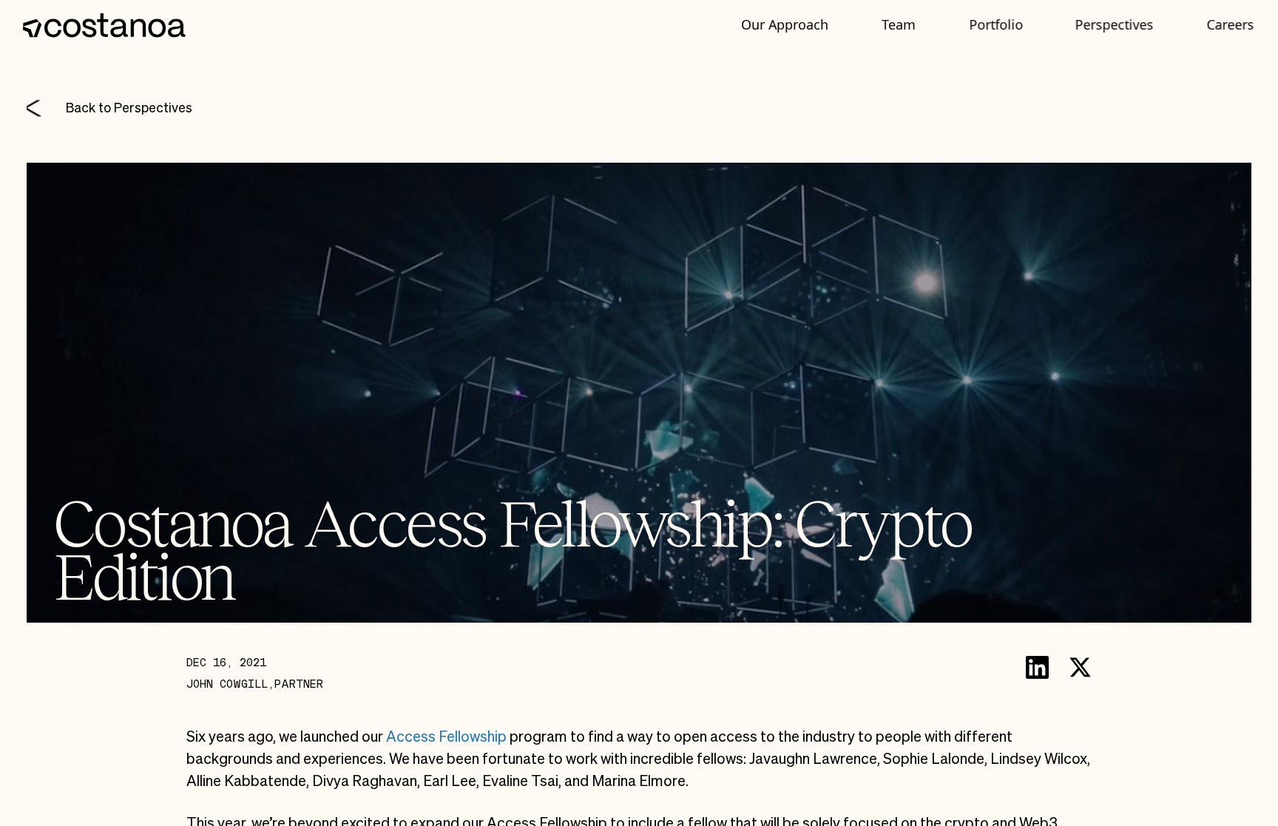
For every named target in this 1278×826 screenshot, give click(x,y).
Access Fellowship (446, 736)
